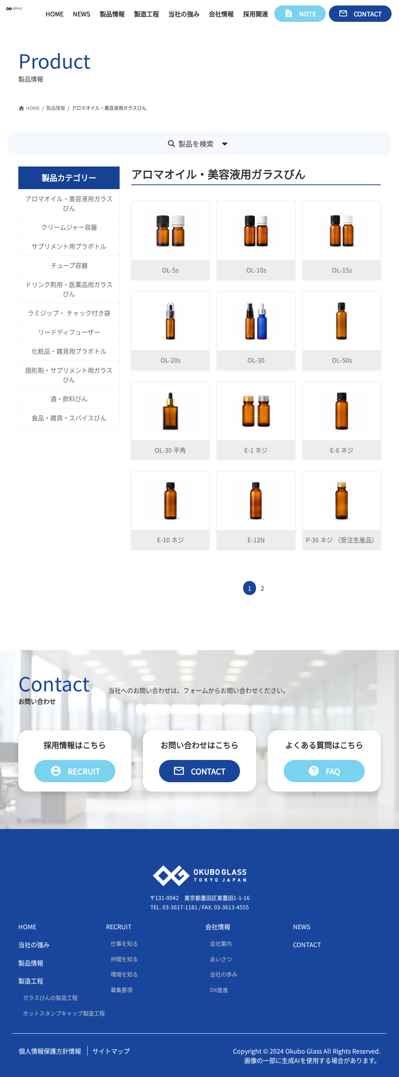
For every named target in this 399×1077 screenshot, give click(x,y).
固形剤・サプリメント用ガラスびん (69, 374)
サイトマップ (111, 1050)
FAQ (324, 771)
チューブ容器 (69, 265)
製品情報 (30, 962)
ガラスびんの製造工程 (50, 997)
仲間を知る (124, 958)
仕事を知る (124, 943)
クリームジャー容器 (69, 227)
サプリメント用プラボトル (69, 246)
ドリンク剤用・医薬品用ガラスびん (69, 289)
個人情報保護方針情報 (50, 1050)
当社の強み (33, 944)
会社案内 (221, 943)
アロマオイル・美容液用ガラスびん (69, 203)
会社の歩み (223, 974)
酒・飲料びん (69, 398)
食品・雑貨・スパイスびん (69, 417)
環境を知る (124, 974)
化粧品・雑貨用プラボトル (69, 351)
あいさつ (221, 958)
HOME (27, 926)
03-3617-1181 (180, 907)
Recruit (75, 771)
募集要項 (121, 990)
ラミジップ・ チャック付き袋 (69, 312)
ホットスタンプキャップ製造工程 (64, 1013)
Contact (199, 771)
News (302, 926)
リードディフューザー (69, 332)
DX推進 (219, 990)
